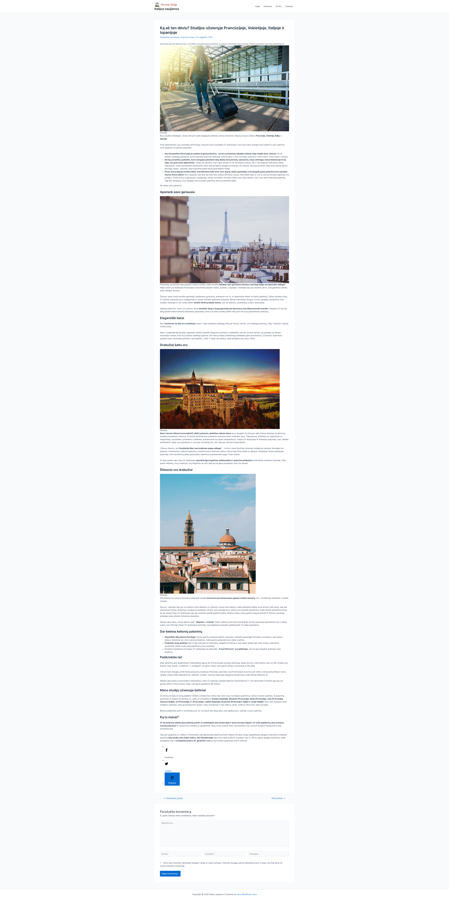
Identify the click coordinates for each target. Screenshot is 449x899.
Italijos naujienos (166, 9)
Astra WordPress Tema (247, 894)
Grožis (278, 6)
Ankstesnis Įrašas (173, 798)
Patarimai (268, 6)
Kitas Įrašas (278, 798)
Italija (257, 6)
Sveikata (289, 6)
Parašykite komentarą (169, 37)
